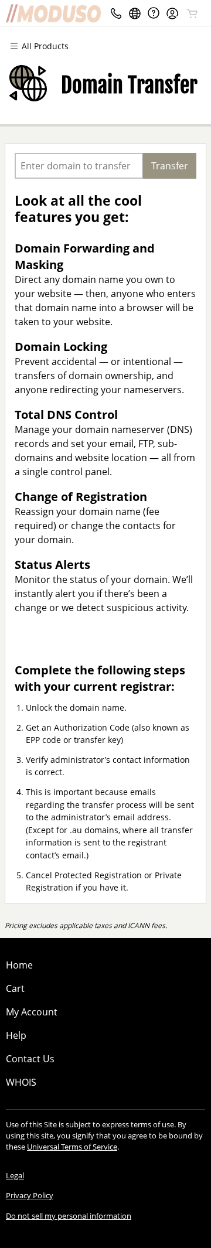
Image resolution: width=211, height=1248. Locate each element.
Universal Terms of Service (72, 1146)
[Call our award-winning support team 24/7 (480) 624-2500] (153, 13)
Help (16, 1035)
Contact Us (30, 1058)
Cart (15, 988)
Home (19, 965)
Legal (15, 1175)
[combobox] (79, 166)
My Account (31, 1011)
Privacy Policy (29, 1195)
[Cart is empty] (192, 13)
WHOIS (21, 1082)
